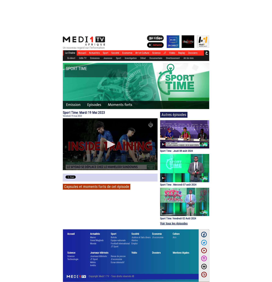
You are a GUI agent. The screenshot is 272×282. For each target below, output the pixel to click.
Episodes (94, 104)
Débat (143, 58)
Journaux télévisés (99, 252)
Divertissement (173, 58)
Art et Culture (142, 52)
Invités (93, 265)
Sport (105, 52)
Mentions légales (181, 252)
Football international (120, 243)
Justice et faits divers (141, 237)
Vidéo (172, 52)
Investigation (131, 58)
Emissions (95, 58)
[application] (110, 144)
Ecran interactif (117, 262)
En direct (71, 58)
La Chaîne (70, 52)
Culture (176, 233)
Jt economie (157, 237)
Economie (127, 52)
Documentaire (156, 58)
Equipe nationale (118, 240)
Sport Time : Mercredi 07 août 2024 (178, 184)
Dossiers (192, 52)
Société (115, 52)
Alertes (134, 240)
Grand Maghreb (97, 240)
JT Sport (114, 246)
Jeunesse (107, 58)
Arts (174, 237)
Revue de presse (118, 256)
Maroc (93, 237)
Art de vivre (189, 58)
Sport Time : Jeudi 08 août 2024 (176, 150)
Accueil (82, 52)
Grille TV (82, 58)
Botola (114, 237)
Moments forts (120, 104)
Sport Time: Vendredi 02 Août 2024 (178, 218)
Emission (73, 104)
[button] (110, 144)
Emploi (134, 243)
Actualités (94, 52)
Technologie (72, 259)
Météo (93, 262)
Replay (181, 52)
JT (165, 52)
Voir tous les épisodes (174, 223)
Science (156, 52)
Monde (93, 243)
